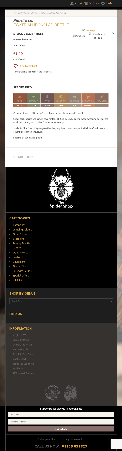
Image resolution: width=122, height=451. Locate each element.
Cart (94, 3)
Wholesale (18, 368)
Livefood (18, 257)
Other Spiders (21, 234)
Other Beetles (47, 13)
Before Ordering (21, 340)
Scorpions (18, 238)
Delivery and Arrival (22, 344)
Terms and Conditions (23, 363)
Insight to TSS (19, 335)
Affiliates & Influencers (24, 373)
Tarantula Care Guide (23, 354)
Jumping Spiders (22, 229)
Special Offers (21, 275)
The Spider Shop (21, 13)
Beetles (34, 13)
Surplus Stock (19, 359)
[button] (113, 33)
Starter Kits (19, 266)
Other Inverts (20, 252)
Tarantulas (19, 225)
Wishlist (17, 280)
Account (78, 3)
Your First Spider (21, 349)
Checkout (110, 3)
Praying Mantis (21, 243)
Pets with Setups (22, 271)
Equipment (19, 261)
